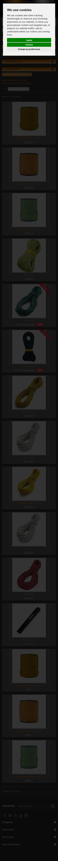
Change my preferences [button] (29, 49)
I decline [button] (29, 45)
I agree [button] (29, 40)
